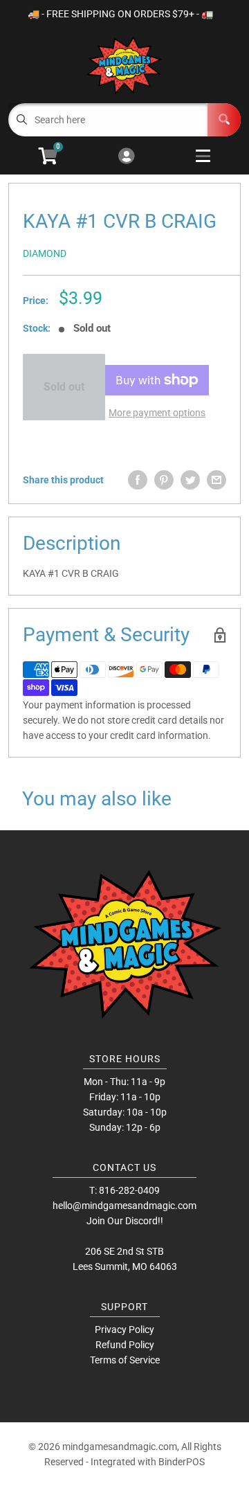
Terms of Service (125, 1360)
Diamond (44, 253)
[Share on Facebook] (137, 480)
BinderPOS (181, 1461)
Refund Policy (124, 1344)
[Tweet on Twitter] (190, 480)
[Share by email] (216, 480)
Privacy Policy (124, 1329)
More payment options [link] (157, 412)
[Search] (224, 119)
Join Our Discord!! (124, 1220)
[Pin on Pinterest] (164, 480)
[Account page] (126, 156)
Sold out (64, 386)
